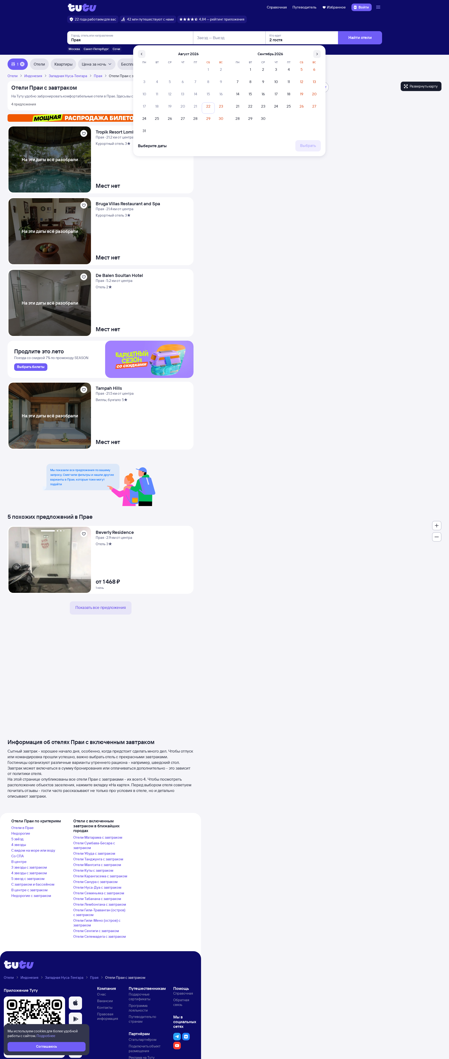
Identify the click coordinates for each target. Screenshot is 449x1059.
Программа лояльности (138, 1008)
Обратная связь (181, 1002)
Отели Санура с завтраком (95, 881)
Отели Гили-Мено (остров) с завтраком (96, 922)
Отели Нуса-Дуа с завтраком (97, 887)
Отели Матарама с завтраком (97, 837)
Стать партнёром (142, 1039)
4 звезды (18, 844)
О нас (101, 994)
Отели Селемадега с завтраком (99, 936)
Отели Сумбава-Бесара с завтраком (94, 845)
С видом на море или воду (33, 850)
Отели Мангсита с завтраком (97, 864)
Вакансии (105, 1001)
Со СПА (17, 856)
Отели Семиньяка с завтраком (98, 893)
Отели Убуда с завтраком (94, 853)
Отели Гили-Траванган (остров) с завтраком (99, 912)
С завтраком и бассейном (32, 884)
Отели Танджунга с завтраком (98, 859)
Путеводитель (304, 7)
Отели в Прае (22, 827)
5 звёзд (17, 839)
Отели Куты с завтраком (93, 870)
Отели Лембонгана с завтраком (99, 904)
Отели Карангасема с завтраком (100, 876)
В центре (19, 861)
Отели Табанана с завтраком (97, 898)
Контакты (104, 1007)
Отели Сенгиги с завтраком (96, 931)
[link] (30, 367)
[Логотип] (82, 7)
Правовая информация (107, 1016)
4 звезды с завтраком (29, 873)
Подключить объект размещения (145, 1048)
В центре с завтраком (29, 890)
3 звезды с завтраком (29, 867)
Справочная (277, 7)
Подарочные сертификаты (139, 996)
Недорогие (20, 833)
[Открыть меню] (378, 7)
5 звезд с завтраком (28, 878)
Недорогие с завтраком (31, 895)
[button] (75, 1003)
